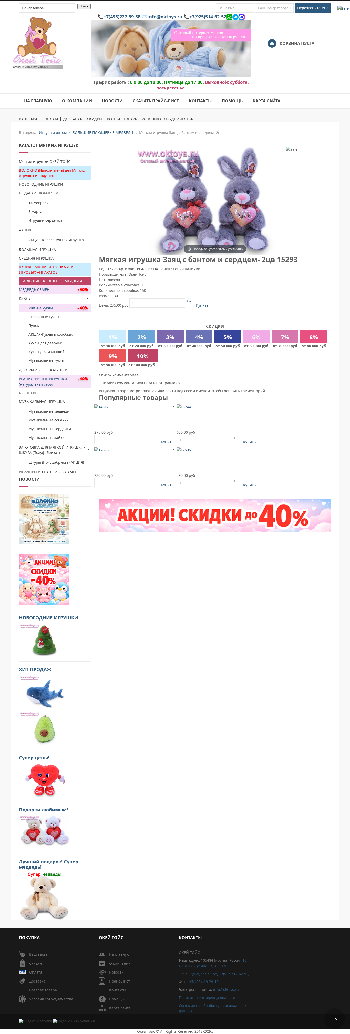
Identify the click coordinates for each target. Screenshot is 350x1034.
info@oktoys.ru (164, 17)
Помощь (116, 999)
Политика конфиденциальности (207, 997)
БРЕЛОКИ (27, 392)
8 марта (35, 211)
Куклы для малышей (46, 351)
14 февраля (38, 202)
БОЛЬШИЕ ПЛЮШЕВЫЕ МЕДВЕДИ (52, 280)
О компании (120, 963)
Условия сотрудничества (51, 999)
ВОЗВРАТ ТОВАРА (122, 119)
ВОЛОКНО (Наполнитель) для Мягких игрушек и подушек (52, 173)
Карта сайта (120, 1008)
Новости (116, 972)
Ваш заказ (38, 954)
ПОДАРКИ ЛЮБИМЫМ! (39, 193)
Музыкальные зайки (46, 437)
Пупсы (34, 325)
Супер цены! (34, 757)
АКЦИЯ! (25, 230)
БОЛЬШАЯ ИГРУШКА (37, 249)
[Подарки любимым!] (44, 831)
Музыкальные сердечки (49, 428)
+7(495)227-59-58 (122, 17)
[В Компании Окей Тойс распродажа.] (44, 895)
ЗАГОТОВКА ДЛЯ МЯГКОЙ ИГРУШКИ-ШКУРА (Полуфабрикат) (52, 450)
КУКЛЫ (25, 298)
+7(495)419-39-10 (204, 981)
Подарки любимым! (43, 809)
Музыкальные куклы (46, 360)
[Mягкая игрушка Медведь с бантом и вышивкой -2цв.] (184, 406)
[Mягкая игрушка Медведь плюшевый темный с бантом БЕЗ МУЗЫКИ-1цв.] (101, 406)
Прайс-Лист (119, 981)
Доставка (37, 981)
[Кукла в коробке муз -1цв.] (184, 449)
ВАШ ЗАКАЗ (29, 119)
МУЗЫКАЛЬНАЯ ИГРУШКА (42, 401)
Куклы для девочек (45, 342)
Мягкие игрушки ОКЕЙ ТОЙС (44, 161)
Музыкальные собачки (48, 420)
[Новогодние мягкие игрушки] (44, 639)
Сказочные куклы (43, 316)
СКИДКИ (94, 119)
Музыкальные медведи (48, 411)
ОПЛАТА (51, 119)
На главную (119, 954)
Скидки (35, 963)
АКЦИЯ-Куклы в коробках (50, 334)
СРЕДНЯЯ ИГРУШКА (36, 258)
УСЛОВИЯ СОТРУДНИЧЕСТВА (167, 119)
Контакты (117, 990)
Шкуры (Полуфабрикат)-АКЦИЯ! (56, 462)
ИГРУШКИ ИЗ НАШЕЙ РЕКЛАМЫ (47, 472)
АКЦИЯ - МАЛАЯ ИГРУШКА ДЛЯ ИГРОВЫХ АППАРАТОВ (46, 269)
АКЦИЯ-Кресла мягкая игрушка (56, 239)
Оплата (35, 972)
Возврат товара (43, 990)
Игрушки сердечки (45, 220)
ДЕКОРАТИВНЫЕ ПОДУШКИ (43, 370)
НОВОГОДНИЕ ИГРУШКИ (41, 184)
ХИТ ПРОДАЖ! (36, 669)
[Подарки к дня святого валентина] (44, 518)
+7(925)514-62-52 (207, 17)
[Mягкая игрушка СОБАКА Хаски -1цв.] (101, 449)
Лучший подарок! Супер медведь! (48, 864)
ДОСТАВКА (72, 119)
